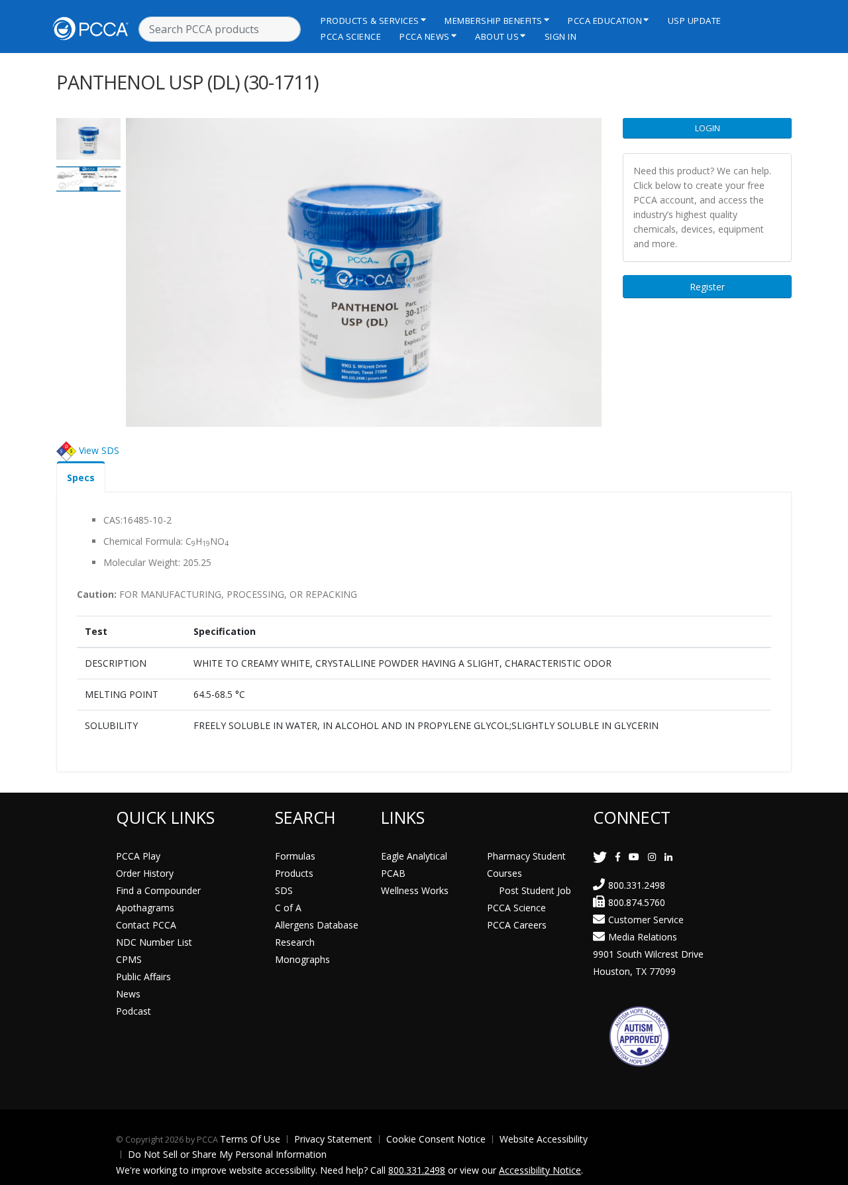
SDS (284, 890)
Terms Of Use (250, 1139)
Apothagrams (145, 907)
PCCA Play (138, 856)
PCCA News (424, 36)
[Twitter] (600, 856)
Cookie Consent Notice (436, 1139)
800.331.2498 (636, 885)
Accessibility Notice (540, 1170)
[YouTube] (634, 856)
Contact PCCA (146, 925)
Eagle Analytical (414, 856)
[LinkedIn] (668, 856)
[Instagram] (652, 856)
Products (294, 873)
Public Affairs (143, 976)
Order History (145, 873)
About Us (497, 36)
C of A (288, 907)
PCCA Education (605, 21)
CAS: (113, 520)
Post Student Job (535, 890)
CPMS (129, 959)
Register (707, 286)
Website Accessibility (544, 1139)
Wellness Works (415, 890)
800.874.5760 (636, 902)
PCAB (393, 873)
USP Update (694, 21)
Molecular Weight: (141, 562)
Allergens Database (316, 925)
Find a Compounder (158, 890)
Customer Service (646, 919)
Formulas (295, 856)
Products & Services (370, 21)
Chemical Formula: (143, 541)
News (128, 994)
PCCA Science (351, 36)
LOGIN (707, 128)
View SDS (99, 450)
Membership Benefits (494, 21)
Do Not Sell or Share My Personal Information (227, 1154)
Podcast (133, 1011)
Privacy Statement (333, 1139)
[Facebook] (617, 856)
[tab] (80, 476)
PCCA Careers (517, 925)
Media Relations (642, 937)
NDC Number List (154, 942)
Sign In (561, 36)
